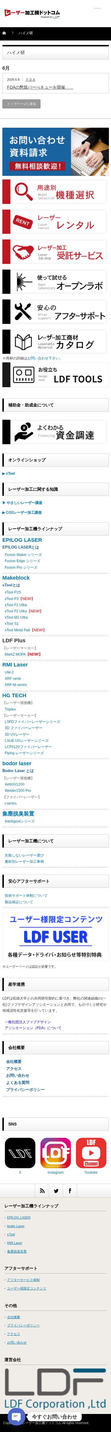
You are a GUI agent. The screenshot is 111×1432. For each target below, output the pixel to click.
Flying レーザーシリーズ (24, 753)
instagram (56, 1172)
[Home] (7, 35)
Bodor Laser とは (18, 770)
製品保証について (19, 902)
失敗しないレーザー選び (24, 855)
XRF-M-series (16, 685)
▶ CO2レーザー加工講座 (22, 512)
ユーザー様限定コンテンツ (26, 1288)
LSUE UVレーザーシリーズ (27, 741)
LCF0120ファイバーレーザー (28, 747)
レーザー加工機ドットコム (41, 1423)
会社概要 (12, 1061)
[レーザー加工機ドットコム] (32, 15)
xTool (11, 1234)
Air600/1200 (15, 784)
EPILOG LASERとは (20, 547)
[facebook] (70, 1190)
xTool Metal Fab (17, 630)
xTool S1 (12, 624)
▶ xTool (8, 473)
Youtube (91, 1172)
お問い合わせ (15, 1075)
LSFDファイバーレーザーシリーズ (32, 722)
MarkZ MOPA (23, 654)
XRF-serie (13, 679)
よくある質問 (15, 1082)
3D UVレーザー (17, 734)
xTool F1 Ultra (16, 605)
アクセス (12, 1068)
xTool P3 (12, 599)
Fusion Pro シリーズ (21, 567)
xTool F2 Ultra (16, 611)
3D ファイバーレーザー (23, 728)
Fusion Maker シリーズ (23, 555)
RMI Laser (15, 665)
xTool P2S (13, 592)
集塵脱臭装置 (18, 814)
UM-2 (9, 672)
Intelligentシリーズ (20, 821)
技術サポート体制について (26, 895)
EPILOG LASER (22, 540)
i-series (11, 803)
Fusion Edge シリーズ (22, 561)
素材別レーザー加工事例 (24, 861)
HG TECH (14, 695)
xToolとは (11, 585)
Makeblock (16, 578)
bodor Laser (16, 1226)
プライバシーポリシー (23, 1089)
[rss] (42, 1190)
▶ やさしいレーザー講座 (22, 503)
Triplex (10, 709)
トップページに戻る (21, 104)
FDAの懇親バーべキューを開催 (40, 87)
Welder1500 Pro (18, 791)
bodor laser (16, 763)
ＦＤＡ (31, 79)
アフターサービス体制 (23, 1280)
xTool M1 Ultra (16, 617)
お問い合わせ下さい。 (45, 358)
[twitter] (56, 1190)
